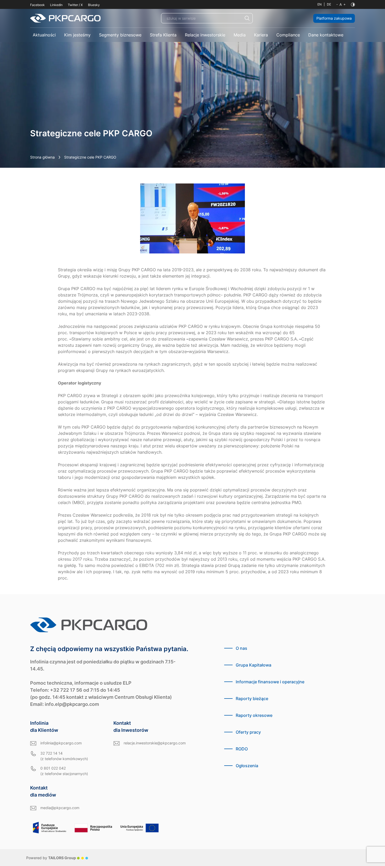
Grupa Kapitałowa (253, 665)
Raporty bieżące (252, 698)
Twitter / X (75, 5)
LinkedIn (56, 5)
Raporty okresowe (254, 715)
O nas (241, 648)
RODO (242, 748)
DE (329, 4)
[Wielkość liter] (341, 4)
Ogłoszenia (247, 765)
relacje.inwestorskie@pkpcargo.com (155, 743)
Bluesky (94, 5)
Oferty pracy (248, 732)
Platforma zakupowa (334, 18)
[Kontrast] (353, 5)
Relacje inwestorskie (205, 34)
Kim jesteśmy (77, 34)
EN (319, 4)
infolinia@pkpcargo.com (61, 743)
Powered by (51, 858)
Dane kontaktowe (325, 34)
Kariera (261, 34)
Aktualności (44, 34)
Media (240, 34)
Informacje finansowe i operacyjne (270, 681)
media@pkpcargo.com (59, 807)
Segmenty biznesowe (120, 34)
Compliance (288, 34)
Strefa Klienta (163, 34)
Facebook (37, 5)
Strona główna (42, 157)
